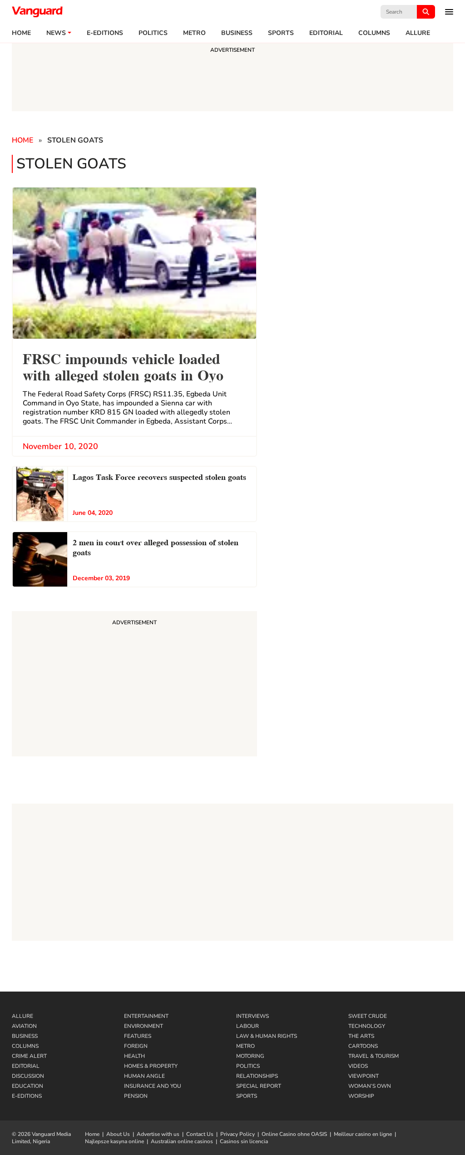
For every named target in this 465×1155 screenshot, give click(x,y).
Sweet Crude (367, 1016)
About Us (118, 1134)
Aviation (24, 1026)
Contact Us (199, 1134)
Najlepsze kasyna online (114, 1141)
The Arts (361, 1036)
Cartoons (363, 1046)
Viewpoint (363, 1076)
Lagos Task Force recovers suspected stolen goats (159, 476)
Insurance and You (152, 1086)
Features (137, 1036)
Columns (374, 33)
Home (21, 33)
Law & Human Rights (266, 1036)
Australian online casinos (182, 1141)
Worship (361, 1096)
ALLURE (418, 33)
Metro (194, 33)
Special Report (258, 1086)
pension (136, 1096)
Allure (22, 1016)
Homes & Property (151, 1066)
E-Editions (27, 1096)
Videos (358, 1066)
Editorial (326, 33)
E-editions (105, 33)
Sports (281, 33)
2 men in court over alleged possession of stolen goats (155, 546)
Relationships (257, 1076)
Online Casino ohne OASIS (294, 1134)
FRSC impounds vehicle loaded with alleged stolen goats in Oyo (123, 365)
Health (134, 1056)
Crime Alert (29, 1056)
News (56, 33)
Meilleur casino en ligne (363, 1134)
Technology (366, 1026)
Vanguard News (37, 12)
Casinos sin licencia (244, 1141)
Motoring (250, 1056)
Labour (247, 1026)
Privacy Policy (237, 1134)
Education (27, 1086)
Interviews (252, 1016)
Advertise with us (158, 1134)
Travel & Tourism (373, 1056)
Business (236, 33)
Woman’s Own (369, 1086)
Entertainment (146, 1016)
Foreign (136, 1046)
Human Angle (144, 1076)
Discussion (28, 1076)
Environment (143, 1026)
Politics (153, 33)
